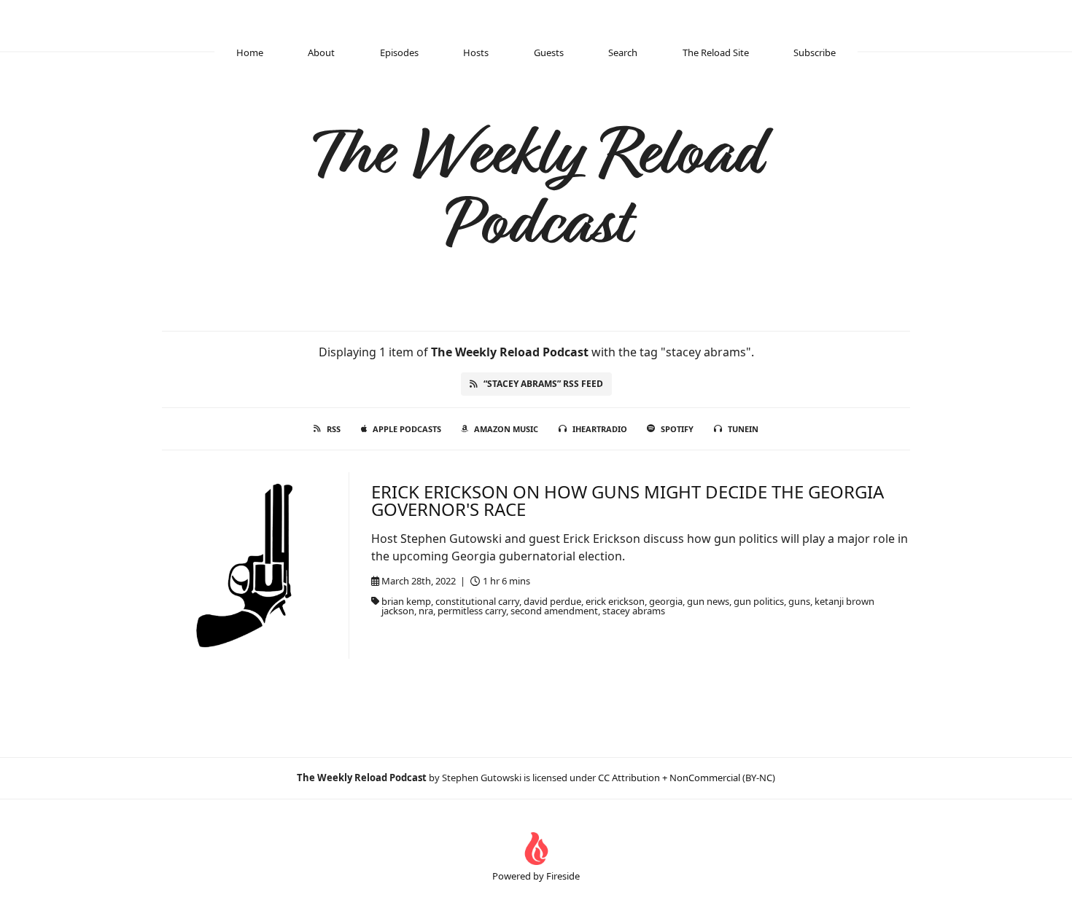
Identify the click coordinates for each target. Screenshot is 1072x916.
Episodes (399, 52)
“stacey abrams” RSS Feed (543, 383)
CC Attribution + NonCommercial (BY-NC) (686, 777)
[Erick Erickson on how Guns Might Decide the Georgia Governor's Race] (244, 565)
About (321, 52)
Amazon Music (506, 428)
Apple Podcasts (407, 428)
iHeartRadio (599, 428)
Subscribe (814, 52)
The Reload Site (716, 52)
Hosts (476, 52)
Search (622, 52)
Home (249, 52)
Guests (549, 52)
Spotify (677, 428)
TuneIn (743, 428)
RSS (334, 428)
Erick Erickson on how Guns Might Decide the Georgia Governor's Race (627, 500)
